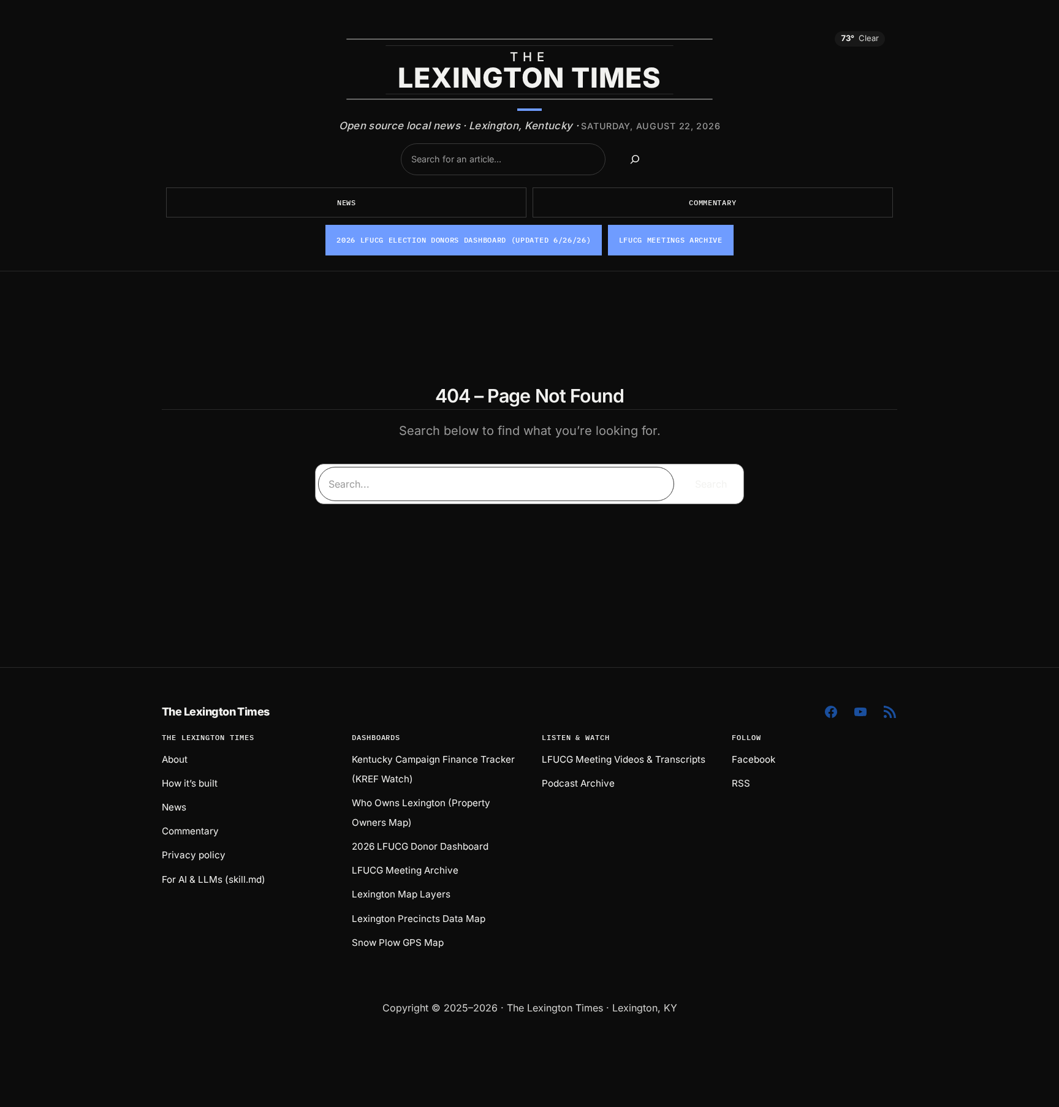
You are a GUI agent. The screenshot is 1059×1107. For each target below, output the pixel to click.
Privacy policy (194, 855)
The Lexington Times (216, 711)
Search (711, 484)
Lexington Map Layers (401, 894)
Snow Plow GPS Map (398, 942)
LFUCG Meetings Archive (671, 239)
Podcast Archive (578, 783)
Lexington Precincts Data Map (418, 918)
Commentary (712, 202)
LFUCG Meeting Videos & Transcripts (623, 759)
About (175, 759)
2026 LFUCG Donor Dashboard (420, 846)
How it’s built (190, 783)
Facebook (753, 759)
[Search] (635, 159)
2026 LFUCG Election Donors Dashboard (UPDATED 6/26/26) (463, 239)
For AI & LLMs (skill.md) (213, 879)
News (346, 202)
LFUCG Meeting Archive (405, 870)
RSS (741, 783)
